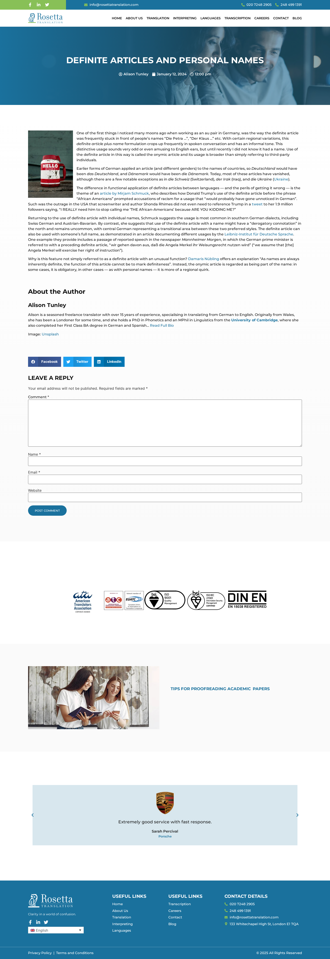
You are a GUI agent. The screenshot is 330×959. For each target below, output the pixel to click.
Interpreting (185, 18)
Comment (38, 397)
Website (35, 490)
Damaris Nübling (203, 259)
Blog (297, 18)
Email (34, 472)
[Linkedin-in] (39, 5)
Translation (158, 18)
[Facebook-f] (30, 5)
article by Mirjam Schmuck (124, 193)
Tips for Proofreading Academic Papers (220, 688)
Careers (261, 18)
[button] (44, 362)
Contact (281, 18)
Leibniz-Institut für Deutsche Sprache (258, 234)
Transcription (237, 18)
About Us (134, 18)
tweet (257, 204)
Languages (210, 18)
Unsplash (50, 334)
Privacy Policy (40, 953)
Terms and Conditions (75, 953)
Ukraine (281, 179)
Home (117, 18)
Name (34, 454)
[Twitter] (47, 5)
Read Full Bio (162, 325)
